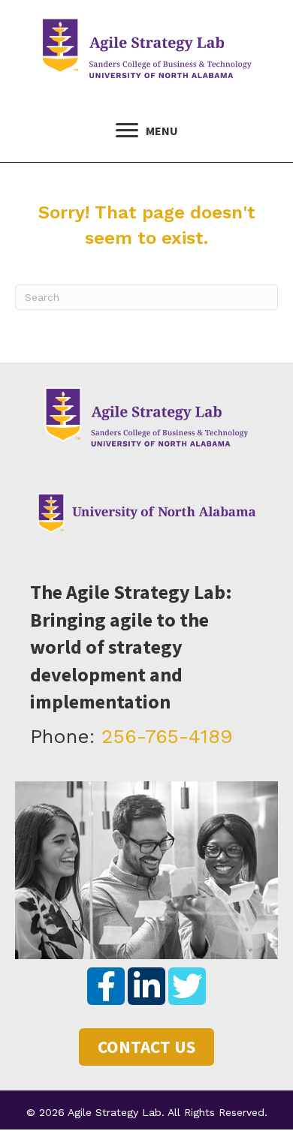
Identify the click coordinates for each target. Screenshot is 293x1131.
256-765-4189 (167, 736)
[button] (106, 986)
